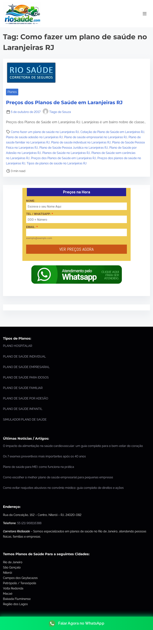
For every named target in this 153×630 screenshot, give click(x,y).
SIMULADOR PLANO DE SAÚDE (25, 419)
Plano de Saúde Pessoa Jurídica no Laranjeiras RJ (73, 147)
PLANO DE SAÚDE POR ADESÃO (25, 398)
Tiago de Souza (60, 112)
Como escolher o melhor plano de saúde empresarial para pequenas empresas (58, 477)
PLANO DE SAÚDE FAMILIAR (23, 388)
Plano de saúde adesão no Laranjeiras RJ (34, 137)
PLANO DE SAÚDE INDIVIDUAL (24, 356)
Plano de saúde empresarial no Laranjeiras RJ (95, 137)
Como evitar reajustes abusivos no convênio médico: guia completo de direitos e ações (63, 488)
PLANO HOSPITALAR (17, 346)
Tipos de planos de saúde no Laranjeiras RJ (57, 163)
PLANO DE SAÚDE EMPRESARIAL (26, 367)
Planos (12, 92)
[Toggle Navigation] (144, 13)
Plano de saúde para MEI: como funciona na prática (38, 467)
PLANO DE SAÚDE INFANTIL (22, 409)
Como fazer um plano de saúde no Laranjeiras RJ (45, 132)
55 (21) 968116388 (29, 523)
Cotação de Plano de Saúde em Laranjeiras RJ (112, 132)
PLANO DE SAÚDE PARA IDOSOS (26, 377)
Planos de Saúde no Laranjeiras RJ (66, 153)
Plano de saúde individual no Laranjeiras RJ (81, 142)
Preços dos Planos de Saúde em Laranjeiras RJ (64, 102)
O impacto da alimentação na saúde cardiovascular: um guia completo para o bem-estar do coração (73, 446)
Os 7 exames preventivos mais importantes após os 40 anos (44, 456)
